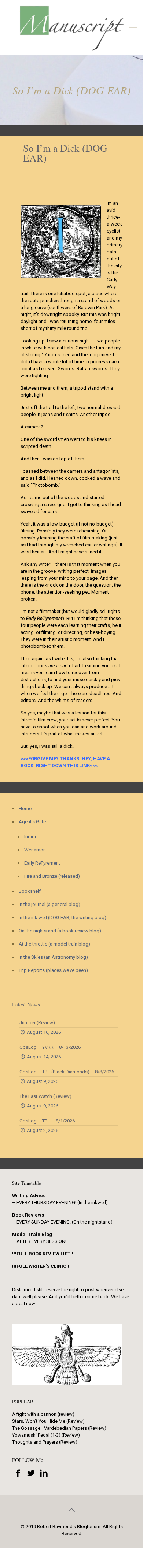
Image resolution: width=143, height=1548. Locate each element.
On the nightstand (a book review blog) (60, 930)
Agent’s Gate (32, 821)
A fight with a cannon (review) (43, 1414)
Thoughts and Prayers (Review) (44, 1442)
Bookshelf (30, 891)
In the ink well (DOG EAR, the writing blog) (62, 917)
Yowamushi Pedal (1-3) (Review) (46, 1435)
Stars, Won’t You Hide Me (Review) (48, 1421)
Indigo (31, 836)
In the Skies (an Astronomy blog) (53, 957)
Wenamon (35, 850)
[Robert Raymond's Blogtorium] (71, 27)
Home (25, 808)
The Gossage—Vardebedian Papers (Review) (59, 1428)
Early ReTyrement (42, 863)
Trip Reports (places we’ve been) (53, 970)
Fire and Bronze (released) (52, 876)
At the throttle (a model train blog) (54, 944)
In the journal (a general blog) (49, 904)
